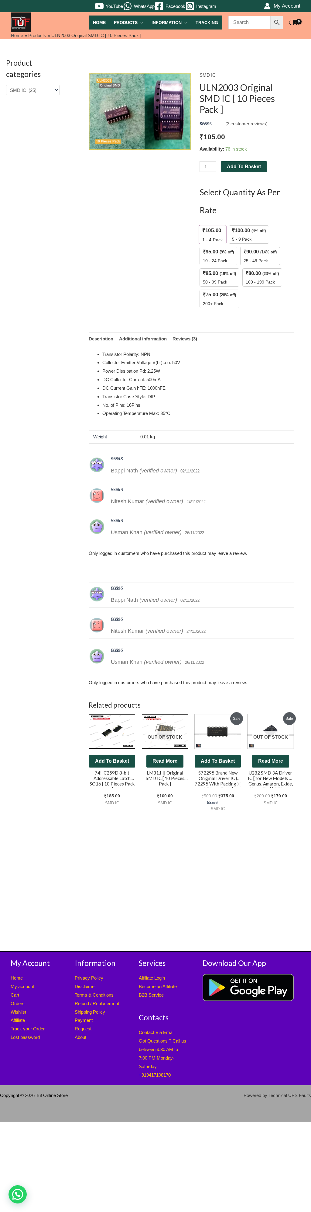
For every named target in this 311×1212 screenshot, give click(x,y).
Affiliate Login (152, 977)
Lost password (25, 1037)
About (80, 1037)
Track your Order (28, 1028)
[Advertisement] (33, 199)
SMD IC (208, 75)
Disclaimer (85, 986)
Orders (18, 1003)
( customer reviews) (246, 123)
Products (126, 22)
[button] (18, 1194)
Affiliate (18, 1020)
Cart (15, 995)
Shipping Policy (90, 1012)
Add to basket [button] (112, 761)
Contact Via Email (156, 1032)
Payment (84, 1020)
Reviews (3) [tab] (185, 338)
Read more (164, 761)
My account (22, 986)
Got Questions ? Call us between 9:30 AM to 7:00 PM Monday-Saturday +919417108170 (162, 1057)
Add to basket (244, 166)
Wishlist (18, 1012)
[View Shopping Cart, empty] (294, 22)
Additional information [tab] (143, 338)
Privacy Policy (89, 977)
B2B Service (151, 995)
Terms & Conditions (94, 995)
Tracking (207, 22)
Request (83, 1028)
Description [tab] (101, 338)
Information (167, 22)
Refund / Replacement (97, 1003)
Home (99, 22)
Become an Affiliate (158, 986)
